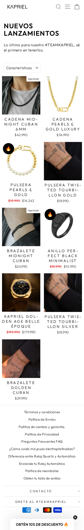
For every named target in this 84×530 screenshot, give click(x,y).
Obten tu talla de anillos (42, 478)
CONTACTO (41, 491)
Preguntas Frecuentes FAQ (41, 441)
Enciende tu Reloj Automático (42, 464)
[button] (42, 524)
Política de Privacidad (42, 434)
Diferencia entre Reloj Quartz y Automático (42, 456)
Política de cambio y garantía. (42, 427)
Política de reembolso (42, 471)
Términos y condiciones (42, 412)
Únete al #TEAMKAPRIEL (41, 502)
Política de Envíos (42, 419)
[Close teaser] (75, 517)
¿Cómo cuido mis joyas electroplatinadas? (42, 449)
